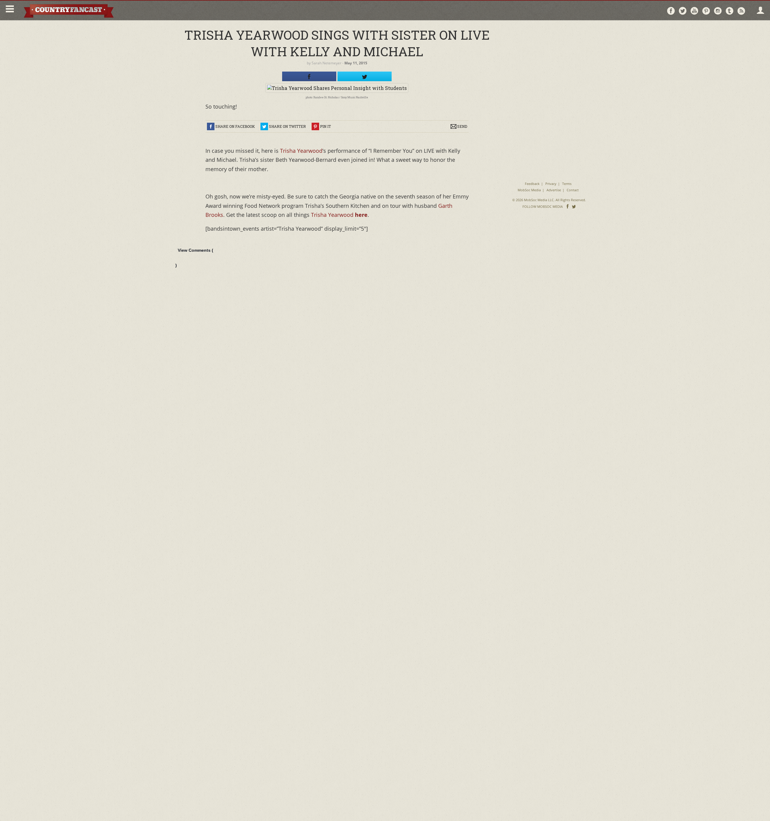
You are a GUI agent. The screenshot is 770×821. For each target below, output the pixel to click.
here (361, 214)
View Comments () (194, 258)
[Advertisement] (549, 63)
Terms (566, 183)
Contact (573, 190)
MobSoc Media (529, 190)
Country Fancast (68, 10)
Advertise (554, 190)
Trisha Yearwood (301, 150)
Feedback (532, 183)
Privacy (550, 183)
